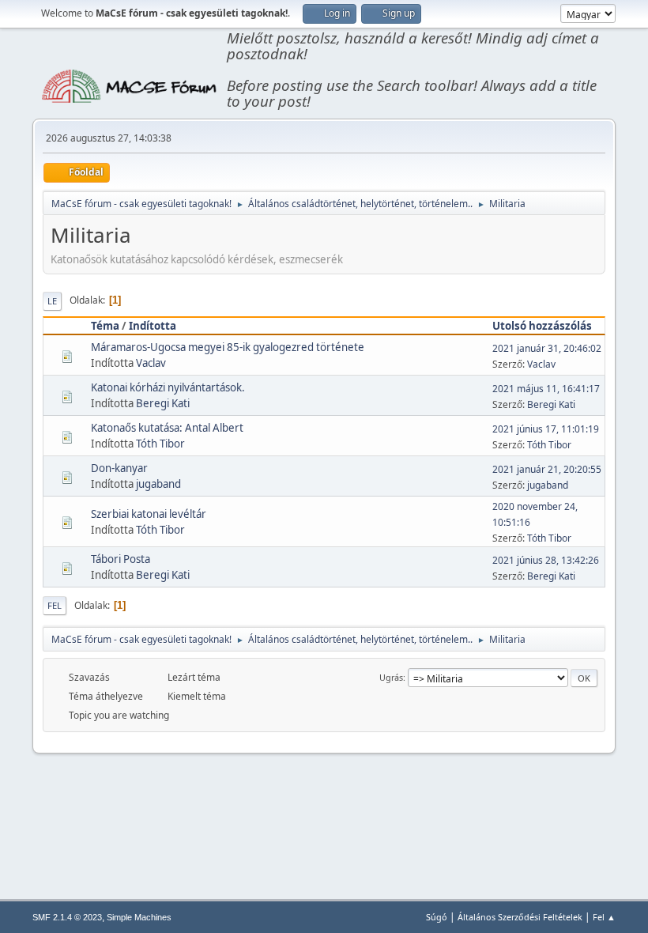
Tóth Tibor (160, 443)
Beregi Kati (163, 403)
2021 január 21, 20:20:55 (546, 469)
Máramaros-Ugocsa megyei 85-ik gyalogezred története (227, 347)
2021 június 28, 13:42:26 (545, 560)
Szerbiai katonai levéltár (148, 514)
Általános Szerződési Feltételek (520, 917)
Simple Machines (139, 917)
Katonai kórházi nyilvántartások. (168, 387)
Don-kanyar (119, 468)
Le (52, 301)
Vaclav (151, 363)
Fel (54, 605)
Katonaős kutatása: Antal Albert (167, 428)
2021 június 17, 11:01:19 (545, 429)
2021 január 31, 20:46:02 (546, 348)
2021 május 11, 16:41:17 (546, 388)
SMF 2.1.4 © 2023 (67, 917)
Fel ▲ (604, 917)
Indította (152, 326)
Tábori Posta (120, 559)
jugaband (158, 484)
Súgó (436, 917)
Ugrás (391, 677)
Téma (105, 326)
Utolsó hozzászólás (542, 326)
